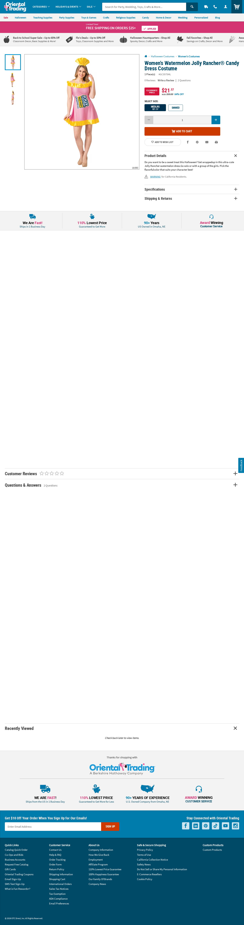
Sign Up (110, 826)
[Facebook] (185, 825)
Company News (97, 884)
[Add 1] (215, 120)
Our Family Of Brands (100, 879)
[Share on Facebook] (188, 142)
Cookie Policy (144, 879)
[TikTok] (215, 825)
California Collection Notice (152, 859)
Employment (96, 859)
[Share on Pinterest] (197, 142)
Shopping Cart (57, 879)
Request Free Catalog (16, 864)
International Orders (60, 884)
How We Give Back (99, 854)
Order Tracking (57, 859)
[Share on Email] (207, 142)
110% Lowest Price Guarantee (105, 869)
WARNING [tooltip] (155, 176)
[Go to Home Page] (146, 56)
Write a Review (166, 80)
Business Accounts (15, 859)
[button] (81, 111)
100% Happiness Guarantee (104, 874)
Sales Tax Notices (58, 888)
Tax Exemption (57, 893)
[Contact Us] (215, 6)
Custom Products (212, 849)
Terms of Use (144, 854)
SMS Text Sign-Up (14, 884)
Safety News (144, 864)
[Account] (225, 6)
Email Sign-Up (13, 879)
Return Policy (56, 869)
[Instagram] (235, 825)
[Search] (192, 7)
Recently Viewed (19, 728)
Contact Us (55, 849)
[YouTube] (225, 825)
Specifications (155, 189)
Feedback (241, 465)
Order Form (55, 864)
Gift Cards (10, 869)
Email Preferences (59, 903)
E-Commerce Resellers (149, 874)
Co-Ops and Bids (14, 854)
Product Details (155, 155)
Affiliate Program (98, 864)
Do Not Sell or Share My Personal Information (162, 869)
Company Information (101, 849)
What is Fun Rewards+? (17, 888)
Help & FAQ (55, 854)
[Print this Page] (216, 142)
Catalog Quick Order (16, 849)
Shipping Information (61, 874)
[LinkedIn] (195, 825)
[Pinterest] (205, 825)
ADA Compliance (58, 898)
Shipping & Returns (158, 198)
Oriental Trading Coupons (19, 874)
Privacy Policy (145, 849)
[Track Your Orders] (206, 6)
